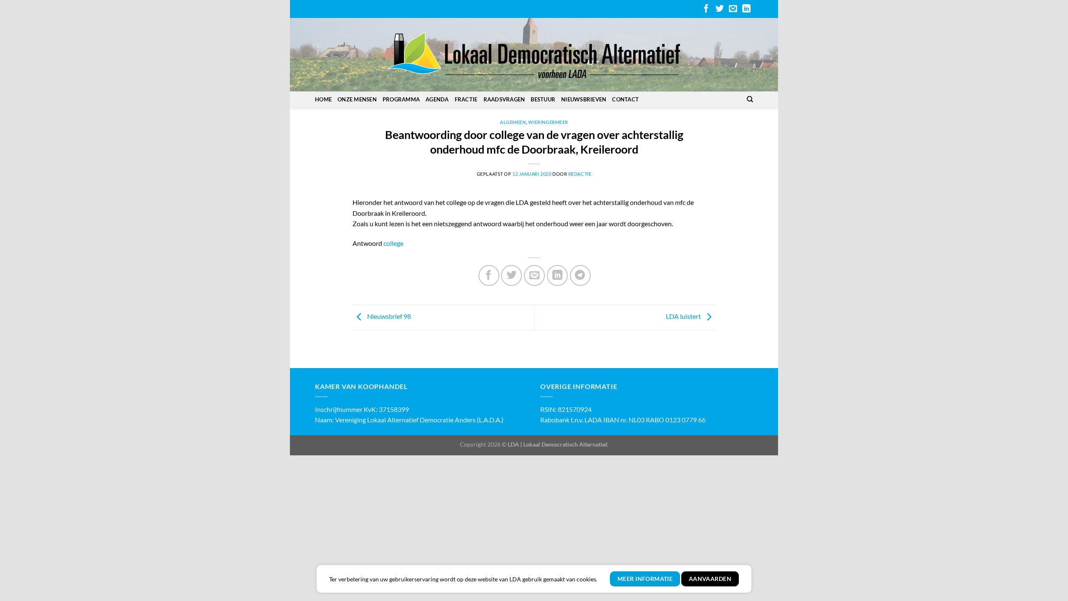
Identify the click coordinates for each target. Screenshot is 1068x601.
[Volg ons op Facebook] (706, 9)
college (393, 243)
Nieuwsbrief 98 (388, 316)
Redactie (579, 174)
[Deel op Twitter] (511, 275)
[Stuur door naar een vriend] (534, 275)
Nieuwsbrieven (583, 99)
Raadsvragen (504, 99)
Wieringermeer (548, 122)
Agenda (437, 99)
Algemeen (513, 122)
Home (323, 99)
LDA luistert (684, 316)
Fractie (466, 99)
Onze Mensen (357, 99)
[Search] (750, 99)
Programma (401, 99)
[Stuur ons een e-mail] (733, 9)
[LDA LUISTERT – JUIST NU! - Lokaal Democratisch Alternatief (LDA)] (534, 54)
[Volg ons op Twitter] (719, 9)
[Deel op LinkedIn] (557, 275)
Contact (625, 99)
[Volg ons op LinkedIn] (746, 9)
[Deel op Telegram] (580, 275)
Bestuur (543, 99)
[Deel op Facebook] (489, 275)
